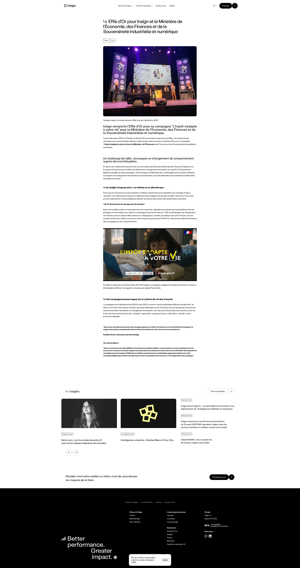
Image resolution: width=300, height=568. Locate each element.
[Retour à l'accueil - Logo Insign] (70, 5)
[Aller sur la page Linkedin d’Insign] (210, 536)
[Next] (76, 452)
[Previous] (69, 452)
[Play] (150, 254)
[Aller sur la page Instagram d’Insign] (205, 536)
